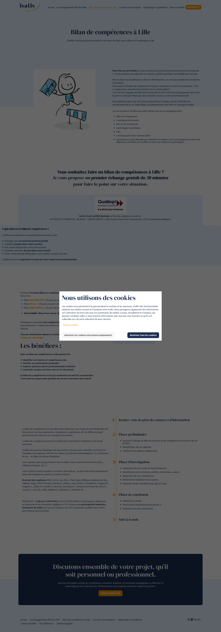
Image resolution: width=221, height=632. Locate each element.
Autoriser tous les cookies (143, 335)
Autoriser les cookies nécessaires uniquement (88, 335)
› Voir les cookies (70, 325)
